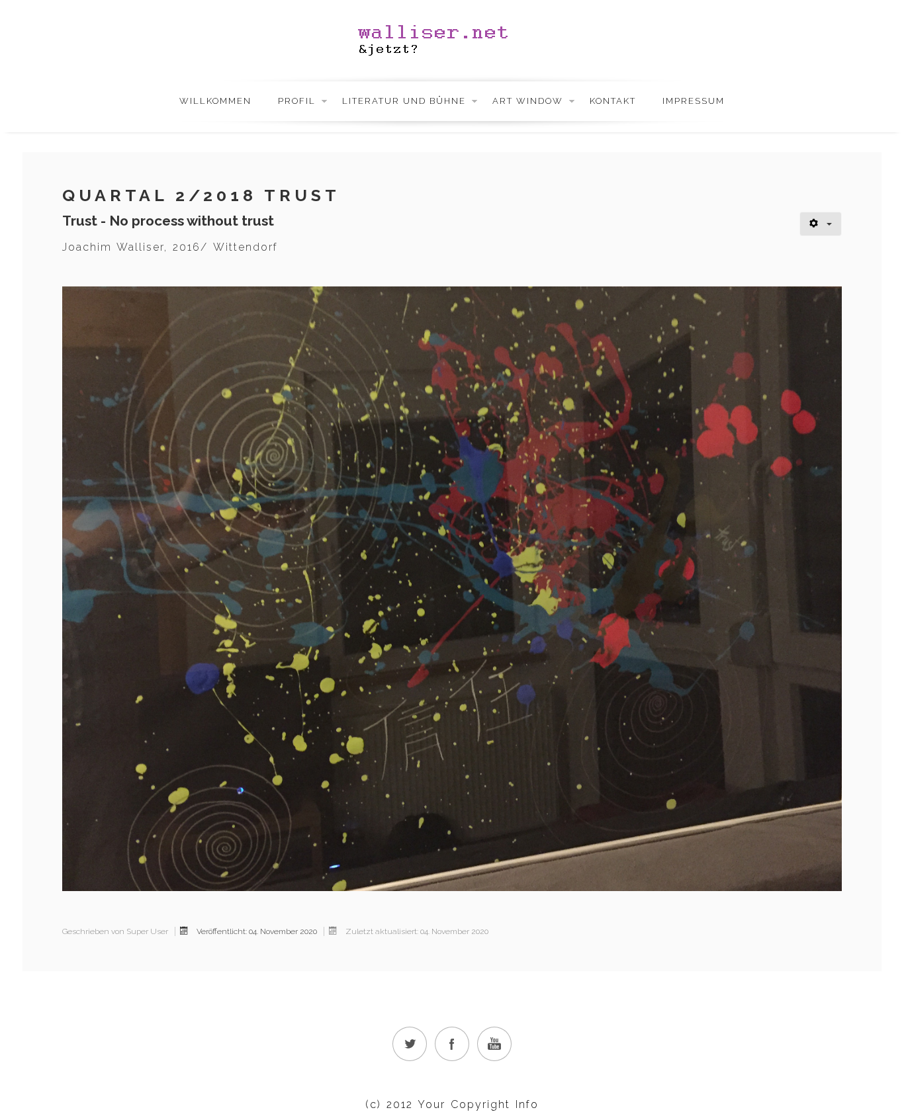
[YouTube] (494, 1044)
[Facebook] (452, 1044)
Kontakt (613, 101)
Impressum (693, 101)
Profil (297, 101)
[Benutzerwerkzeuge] (820, 224)
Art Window (527, 101)
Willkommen (215, 101)
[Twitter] (409, 1044)
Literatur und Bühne (404, 101)
